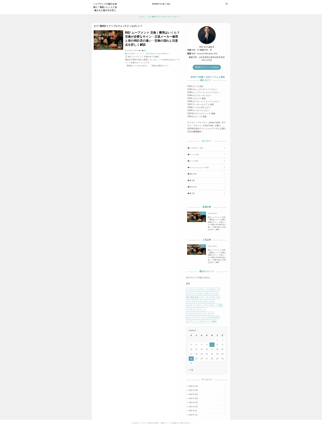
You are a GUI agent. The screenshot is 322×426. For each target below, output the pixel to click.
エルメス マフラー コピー (197, 317)
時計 (192, 174)
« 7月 (191, 370)
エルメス (190, 301)
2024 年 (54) (193, 394)
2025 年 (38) (193, 390)
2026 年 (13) (193, 386)
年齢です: (191, 50)
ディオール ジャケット (196, 309)
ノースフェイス (193, 289)
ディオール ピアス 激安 (203, 104)
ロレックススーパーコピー (205, 89)
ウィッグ (194, 154)
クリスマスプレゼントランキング (200, 313)
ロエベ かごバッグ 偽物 (204, 113)
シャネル (210, 301)
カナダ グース (192, 305)
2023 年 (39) (193, 398)
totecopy (214, 317)
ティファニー (205, 305)
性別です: (204, 50)
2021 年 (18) (193, 407)
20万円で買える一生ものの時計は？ (157, 53)
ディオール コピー (201, 110)
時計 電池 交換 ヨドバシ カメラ (199, 297)
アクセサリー (196, 148)
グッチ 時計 (198, 86)
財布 (192, 187)
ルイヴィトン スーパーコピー (206, 101)
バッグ (193, 161)
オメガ (216, 297)
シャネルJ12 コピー (202, 107)
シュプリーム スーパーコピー (206, 92)
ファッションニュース (199, 167)
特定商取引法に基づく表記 (161, 4)
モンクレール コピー (202, 95)
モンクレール (212, 293)
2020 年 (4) (192, 411)
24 (191, 359)
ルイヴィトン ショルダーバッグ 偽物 (201, 321)
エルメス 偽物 (199, 98)
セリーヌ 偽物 (200, 116)
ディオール (200, 301)
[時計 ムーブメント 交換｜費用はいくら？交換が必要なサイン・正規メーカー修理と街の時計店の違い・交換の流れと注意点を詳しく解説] (108, 49)
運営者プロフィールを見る (207, 67)
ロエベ (202, 293)
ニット (215, 305)
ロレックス (205, 289)
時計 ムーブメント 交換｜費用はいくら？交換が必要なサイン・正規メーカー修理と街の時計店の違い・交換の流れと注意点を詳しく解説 (152, 38)
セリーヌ (215, 289)
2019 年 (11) (193, 415)
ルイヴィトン (192, 293)
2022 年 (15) (193, 402)
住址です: (193, 57)
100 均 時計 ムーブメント (135, 53)
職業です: (191, 53)
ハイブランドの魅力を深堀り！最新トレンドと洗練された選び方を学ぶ (105, 7)
